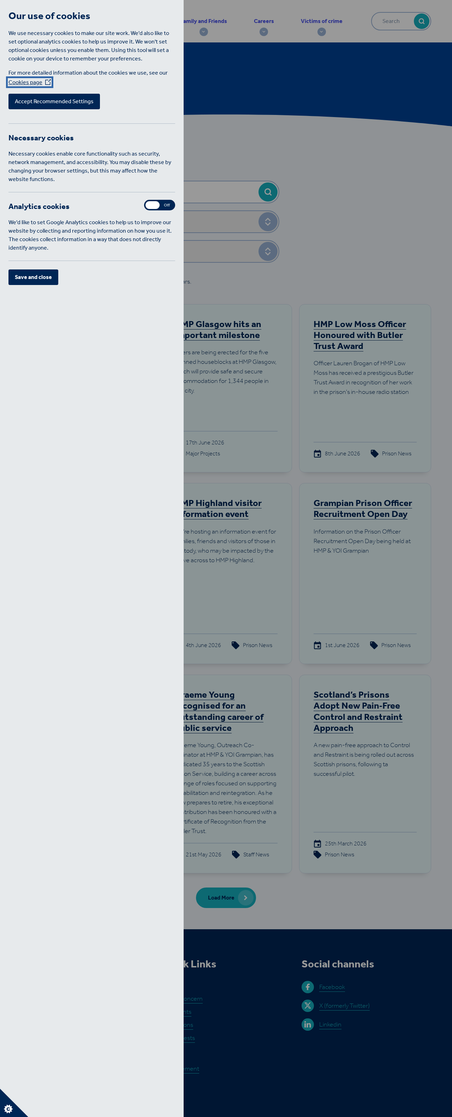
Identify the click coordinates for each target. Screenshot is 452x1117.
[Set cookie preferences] (14, 1103)
